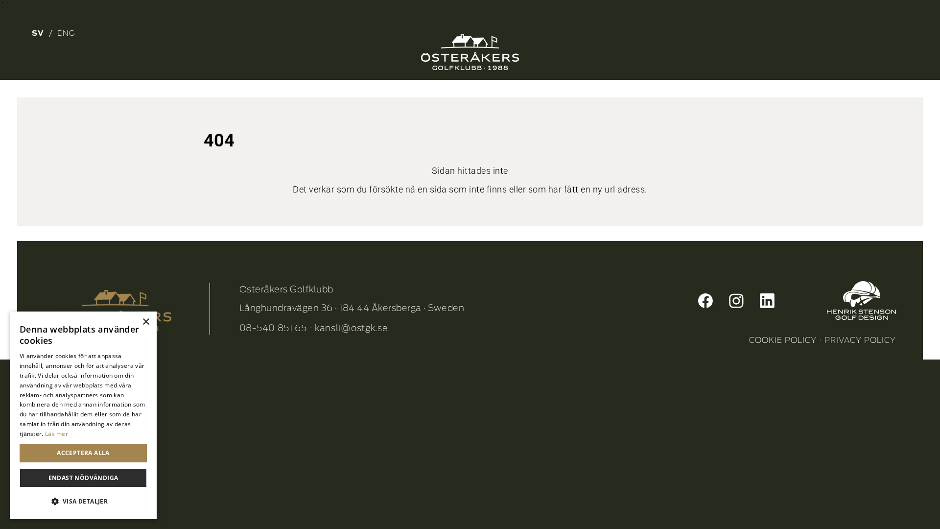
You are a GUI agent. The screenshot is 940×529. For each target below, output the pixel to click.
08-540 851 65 (273, 328)
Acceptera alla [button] (83, 453)
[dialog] (83, 415)
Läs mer (56, 434)
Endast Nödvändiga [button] (83, 478)
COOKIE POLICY (783, 340)
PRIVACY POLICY (860, 340)
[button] (83, 501)
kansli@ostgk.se (351, 328)
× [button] (145, 322)
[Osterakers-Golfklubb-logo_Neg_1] (470, 52)
